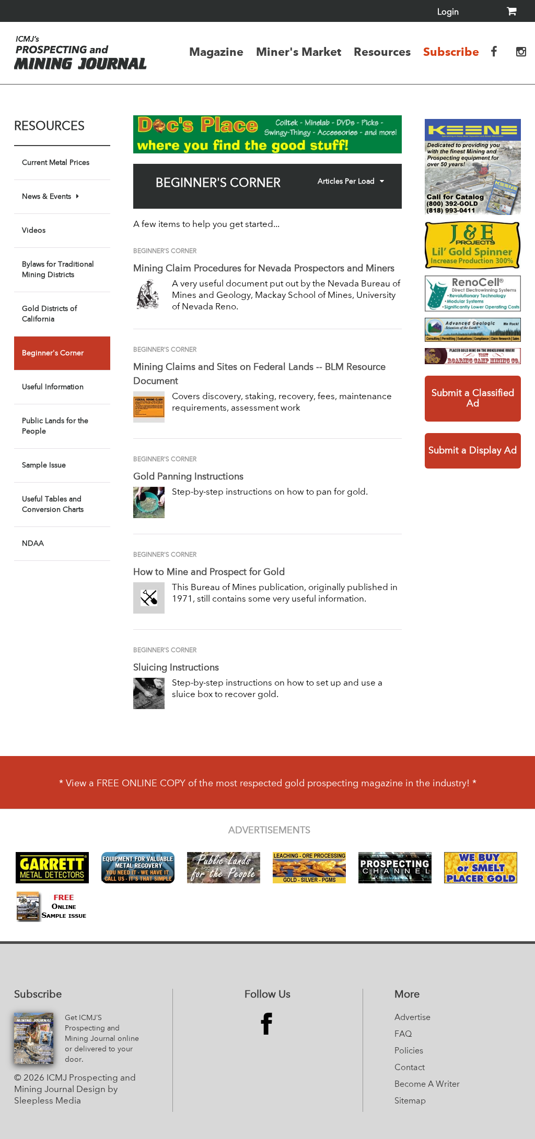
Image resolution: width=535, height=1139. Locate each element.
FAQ (403, 1034)
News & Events (46, 196)
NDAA (33, 543)
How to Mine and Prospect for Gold (209, 572)
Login (448, 12)
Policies (408, 1051)
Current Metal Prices (55, 162)
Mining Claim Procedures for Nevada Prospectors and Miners (263, 268)
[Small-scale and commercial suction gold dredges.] (473, 167)
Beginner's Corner (53, 353)
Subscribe (451, 51)
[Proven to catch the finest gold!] (473, 245)
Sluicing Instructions (176, 668)
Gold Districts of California (49, 314)
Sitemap (410, 1101)
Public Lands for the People (55, 426)
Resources (382, 51)
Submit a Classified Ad (473, 399)
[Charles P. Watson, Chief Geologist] (473, 330)
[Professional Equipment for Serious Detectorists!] (267, 134)
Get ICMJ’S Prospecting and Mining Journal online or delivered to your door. (102, 1038)
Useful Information (53, 387)
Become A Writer (427, 1085)
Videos (33, 230)
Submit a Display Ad (472, 450)
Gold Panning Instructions (188, 477)
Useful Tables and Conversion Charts (53, 504)
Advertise (412, 1018)
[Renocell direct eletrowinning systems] (473, 293)
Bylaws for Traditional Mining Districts (58, 270)
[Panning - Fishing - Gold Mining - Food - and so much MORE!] (473, 356)
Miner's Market (298, 51)
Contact (409, 1068)
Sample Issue (44, 465)
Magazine (216, 51)
